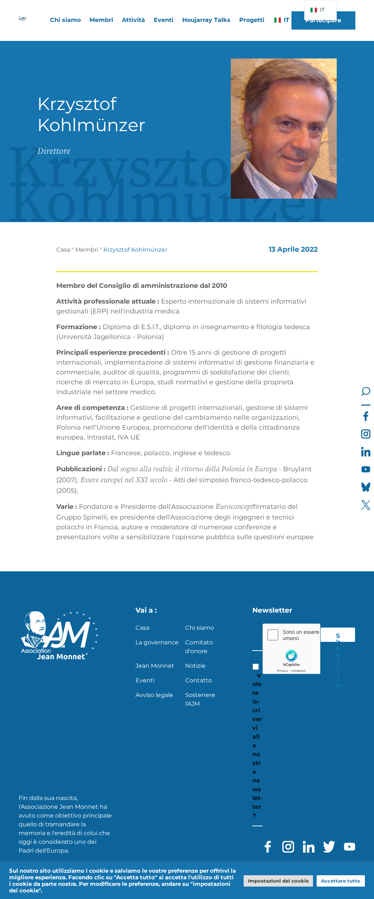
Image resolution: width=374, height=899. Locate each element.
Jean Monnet (155, 665)
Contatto (198, 680)
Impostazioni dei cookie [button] (278, 881)
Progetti (251, 19)
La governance (157, 642)
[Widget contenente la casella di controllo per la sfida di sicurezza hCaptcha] (291, 649)
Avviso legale (154, 695)
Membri (86, 249)
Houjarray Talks (206, 19)
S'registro (338, 637)
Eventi (163, 19)
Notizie (195, 665)
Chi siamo (199, 627)
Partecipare (323, 20)
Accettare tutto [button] (340, 881)
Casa (63, 249)
